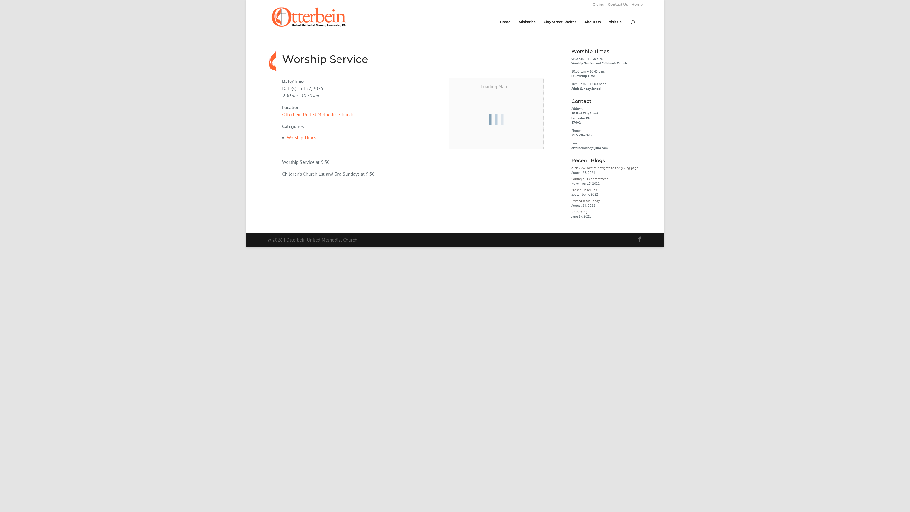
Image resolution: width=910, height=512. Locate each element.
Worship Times (301, 138)
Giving (598, 5)
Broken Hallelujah (584, 190)
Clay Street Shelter (560, 22)
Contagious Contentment (589, 179)
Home (637, 5)
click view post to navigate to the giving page (604, 168)
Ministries (527, 22)
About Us (592, 22)
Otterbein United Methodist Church (317, 114)
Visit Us (615, 22)
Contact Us (618, 5)
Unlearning (579, 212)
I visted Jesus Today (585, 201)
